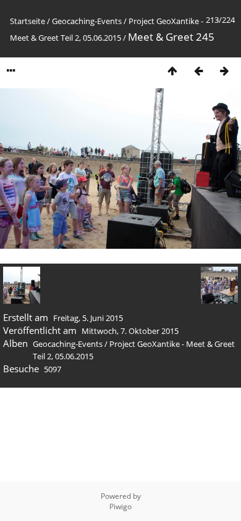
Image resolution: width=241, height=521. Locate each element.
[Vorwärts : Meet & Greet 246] (224, 71)
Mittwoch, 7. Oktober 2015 (130, 330)
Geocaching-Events (87, 21)
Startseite (27, 21)
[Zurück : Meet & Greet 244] (198, 71)
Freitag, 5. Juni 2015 (88, 317)
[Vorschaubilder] (172, 71)
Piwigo (120, 506)
